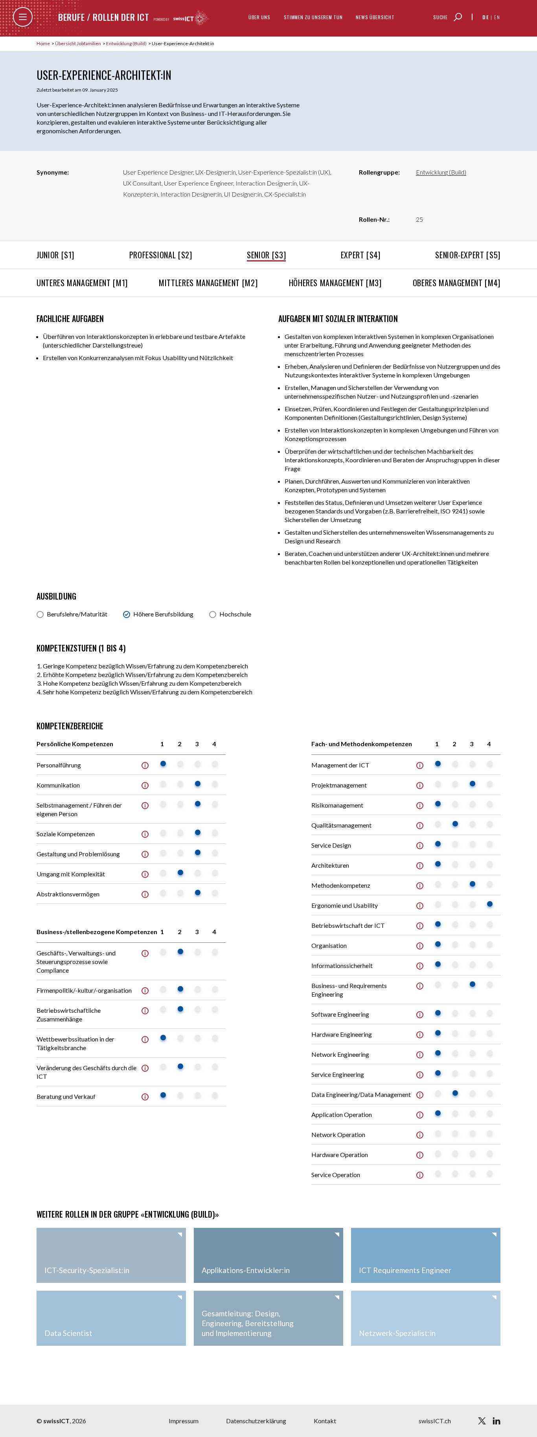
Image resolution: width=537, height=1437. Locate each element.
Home (44, 43)
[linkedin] (496, 1420)
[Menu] (23, 17)
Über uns (259, 17)
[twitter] (482, 1420)
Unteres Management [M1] (82, 283)
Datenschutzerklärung (256, 1420)
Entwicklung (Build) (126, 43)
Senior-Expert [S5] (467, 255)
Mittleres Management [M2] (208, 283)
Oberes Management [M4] (456, 283)
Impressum (184, 1420)
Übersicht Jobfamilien (78, 43)
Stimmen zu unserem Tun (313, 17)
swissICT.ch (435, 1420)
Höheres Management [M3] (335, 283)
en (497, 17)
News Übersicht (375, 17)
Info (145, 765)
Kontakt (325, 1420)
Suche (440, 17)
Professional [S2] (160, 255)
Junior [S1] (55, 255)
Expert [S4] (361, 255)
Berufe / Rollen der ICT (103, 17)
